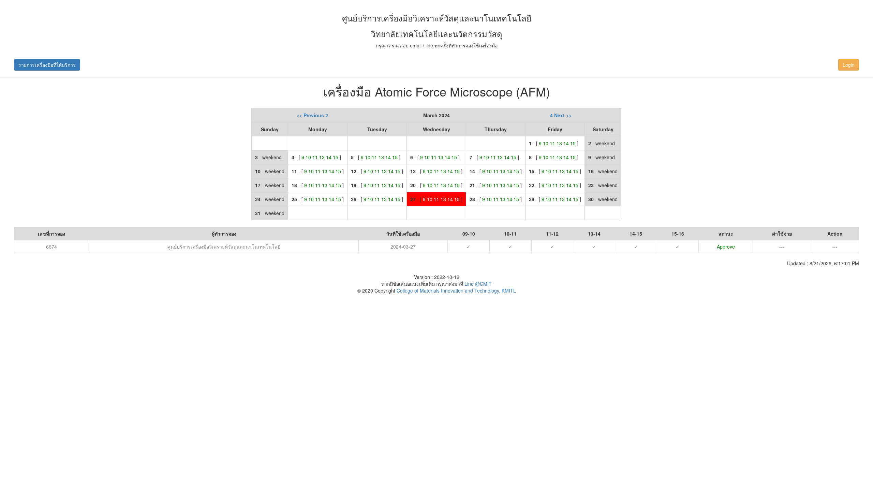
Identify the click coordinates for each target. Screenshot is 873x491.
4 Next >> (561, 115)
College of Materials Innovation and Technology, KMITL (455, 290)
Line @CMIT (478, 283)
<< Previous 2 (312, 115)
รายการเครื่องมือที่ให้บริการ (47, 64)
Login (849, 64)
